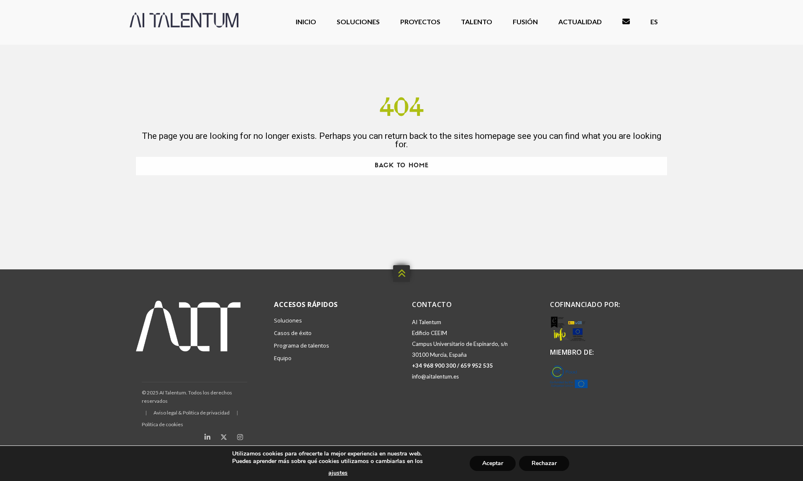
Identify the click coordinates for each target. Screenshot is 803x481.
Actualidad (580, 22)
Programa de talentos (301, 345)
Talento (476, 22)
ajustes (338, 473)
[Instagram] (240, 437)
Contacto (626, 22)
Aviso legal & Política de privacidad (191, 412)
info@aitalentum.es (435, 376)
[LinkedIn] (207, 437)
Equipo (283, 358)
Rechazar (544, 463)
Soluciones (358, 22)
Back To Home (402, 166)
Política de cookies (162, 424)
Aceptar (492, 463)
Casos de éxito (293, 333)
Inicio (306, 22)
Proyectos (420, 22)
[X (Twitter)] (223, 437)
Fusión (525, 22)
